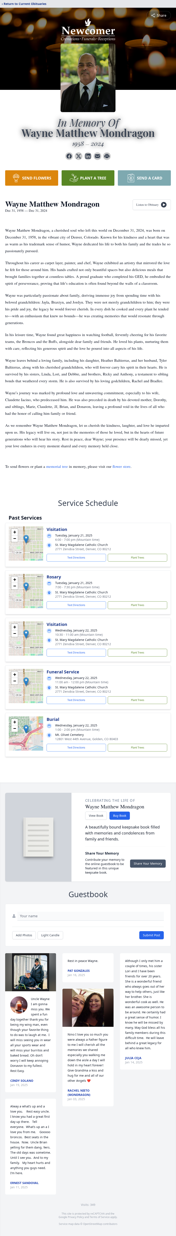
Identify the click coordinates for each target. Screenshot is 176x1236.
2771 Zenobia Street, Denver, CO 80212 (83, 549)
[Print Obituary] (107, 156)
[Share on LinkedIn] (88, 156)
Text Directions (76, 557)
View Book (96, 816)
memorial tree (57, 466)
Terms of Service (100, 1217)
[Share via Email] (97, 156)
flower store (121, 466)
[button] (26, 539)
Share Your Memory (148, 863)
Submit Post (151, 935)
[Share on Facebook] (69, 156)
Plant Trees (137, 557)
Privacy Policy (76, 1217)
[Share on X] (78, 156)
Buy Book (119, 816)
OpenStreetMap (92, 1224)
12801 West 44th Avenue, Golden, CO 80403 (86, 739)
